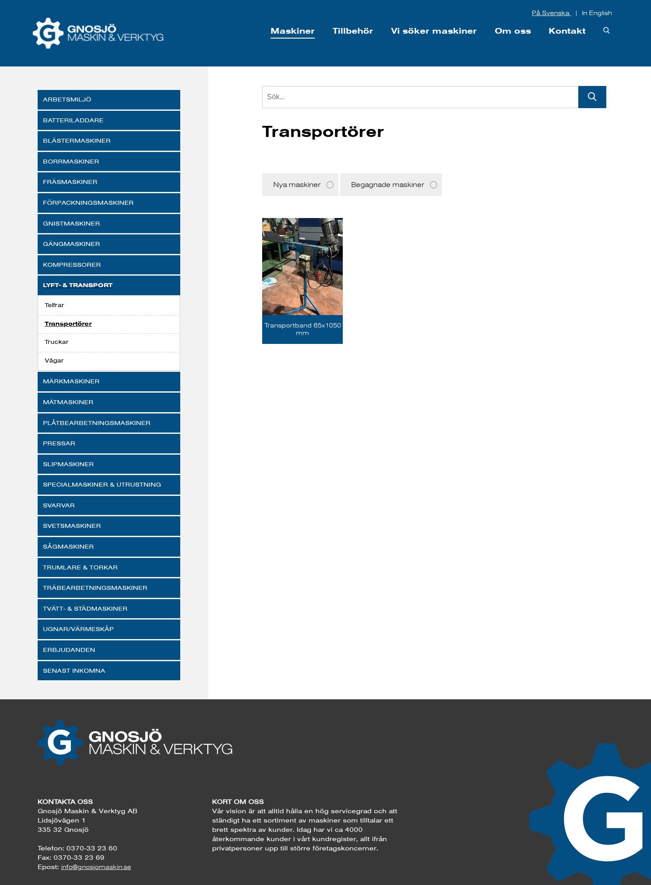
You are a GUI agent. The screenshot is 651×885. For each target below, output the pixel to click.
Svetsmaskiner (72, 525)
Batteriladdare (73, 120)
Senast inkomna (74, 670)
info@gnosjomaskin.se (96, 866)
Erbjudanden (69, 649)
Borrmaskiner (71, 161)
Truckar (57, 341)
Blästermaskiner (77, 140)
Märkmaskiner (71, 381)
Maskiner (293, 30)
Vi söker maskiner (434, 30)
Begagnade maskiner (387, 184)
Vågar (54, 360)
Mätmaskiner (68, 401)
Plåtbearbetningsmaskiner (97, 422)
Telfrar (54, 304)
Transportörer (68, 323)
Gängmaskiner (71, 243)
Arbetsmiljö (67, 99)
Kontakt (567, 30)
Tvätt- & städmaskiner (85, 608)
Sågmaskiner (68, 546)
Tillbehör (353, 30)
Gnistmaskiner (71, 223)
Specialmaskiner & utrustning (102, 484)
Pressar (59, 443)
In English (597, 12)
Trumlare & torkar (80, 567)
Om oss (513, 30)
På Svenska (551, 12)
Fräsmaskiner (70, 181)
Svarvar (59, 505)
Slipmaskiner (68, 464)
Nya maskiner (297, 184)
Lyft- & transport (77, 285)
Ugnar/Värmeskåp (78, 628)
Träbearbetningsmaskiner (95, 587)
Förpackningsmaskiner (88, 202)
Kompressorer (72, 264)
